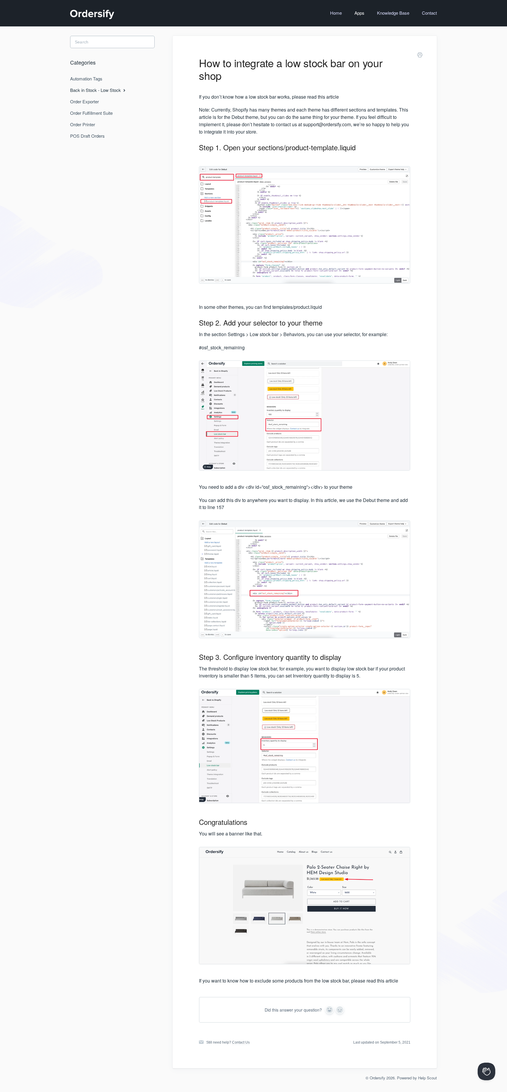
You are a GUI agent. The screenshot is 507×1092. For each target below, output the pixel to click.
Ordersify (377, 1078)
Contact (429, 13)
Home (336, 13)
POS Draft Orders (87, 136)
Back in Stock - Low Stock (96, 90)
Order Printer (82, 124)
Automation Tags (86, 78)
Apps (359, 13)
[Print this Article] (419, 55)
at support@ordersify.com (324, 124)
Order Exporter (84, 101)
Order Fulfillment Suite (91, 113)
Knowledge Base (393, 13)
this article (328, 96)
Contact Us (241, 1042)
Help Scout (427, 1078)
